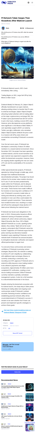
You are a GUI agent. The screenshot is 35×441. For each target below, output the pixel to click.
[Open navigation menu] (32, 2)
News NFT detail (17, 333)
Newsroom (30, 28)
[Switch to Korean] (28, 2)
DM (23, 28)
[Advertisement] (17, 9)
